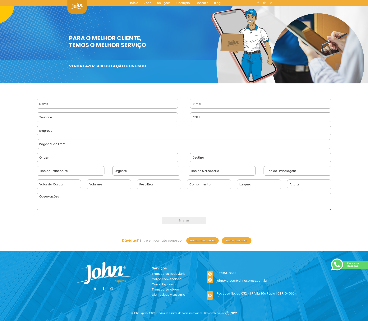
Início (134, 3)
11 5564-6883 (226, 273)
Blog (217, 3)
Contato (202, 3)
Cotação (183, 3)
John (147, 3)
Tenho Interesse (236, 240)
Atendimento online (202, 240)
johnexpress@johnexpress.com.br (242, 280)
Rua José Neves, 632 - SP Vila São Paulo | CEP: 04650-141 (256, 295)
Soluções (164, 3)
